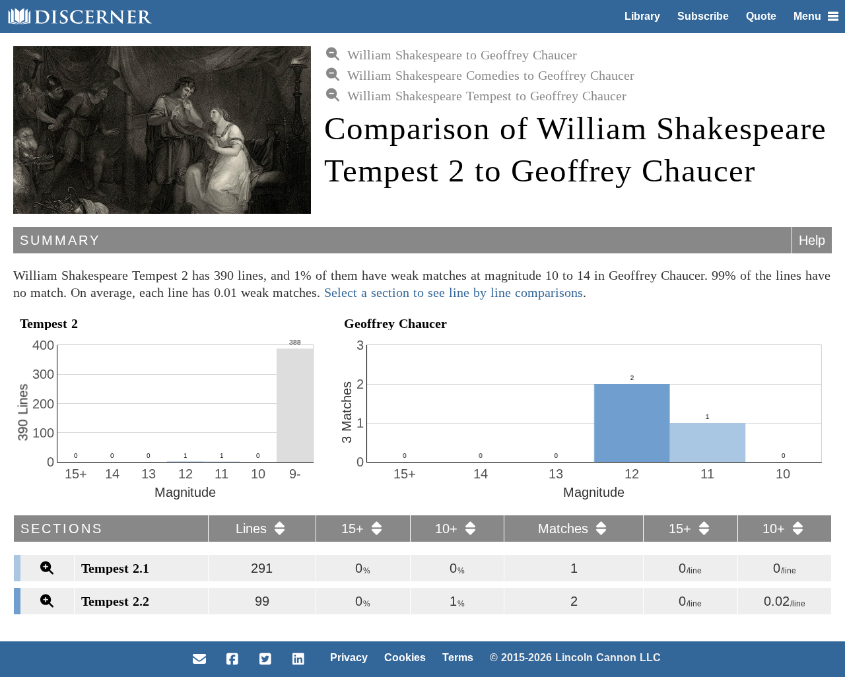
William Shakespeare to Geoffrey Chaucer (462, 55)
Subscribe (703, 16)
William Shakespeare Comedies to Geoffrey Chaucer (490, 75)
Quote (761, 16)
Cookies (405, 657)
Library (642, 16)
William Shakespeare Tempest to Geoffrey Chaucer (486, 95)
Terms (457, 657)
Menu (807, 16)
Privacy (349, 657)
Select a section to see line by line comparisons (453, 292)
